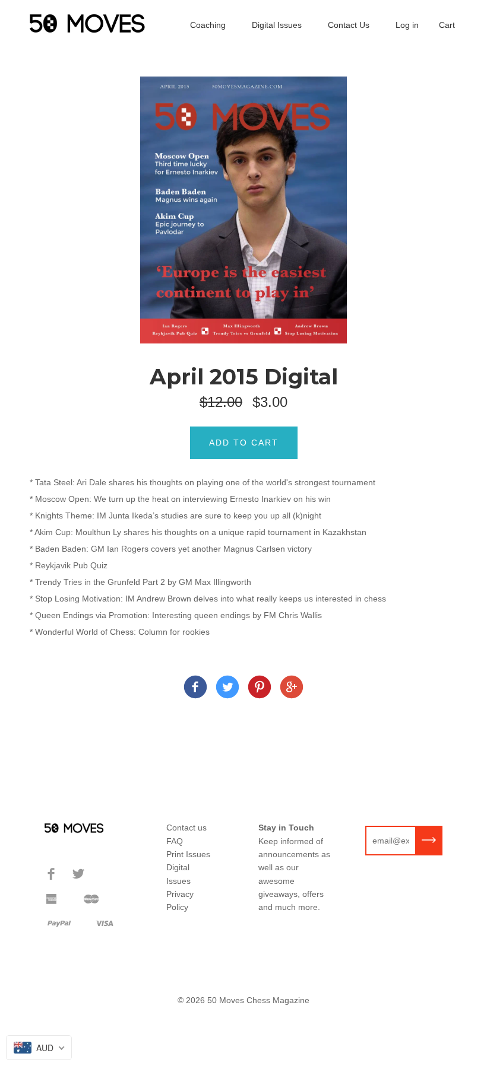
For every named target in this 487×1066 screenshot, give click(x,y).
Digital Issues (277, 25)
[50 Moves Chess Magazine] (195, 688)
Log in (407, 25)
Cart (447, 25)
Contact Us (348, 25)
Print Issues (188, 854)
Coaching (208, 25)
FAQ (174, 841)
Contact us (186, 827)
